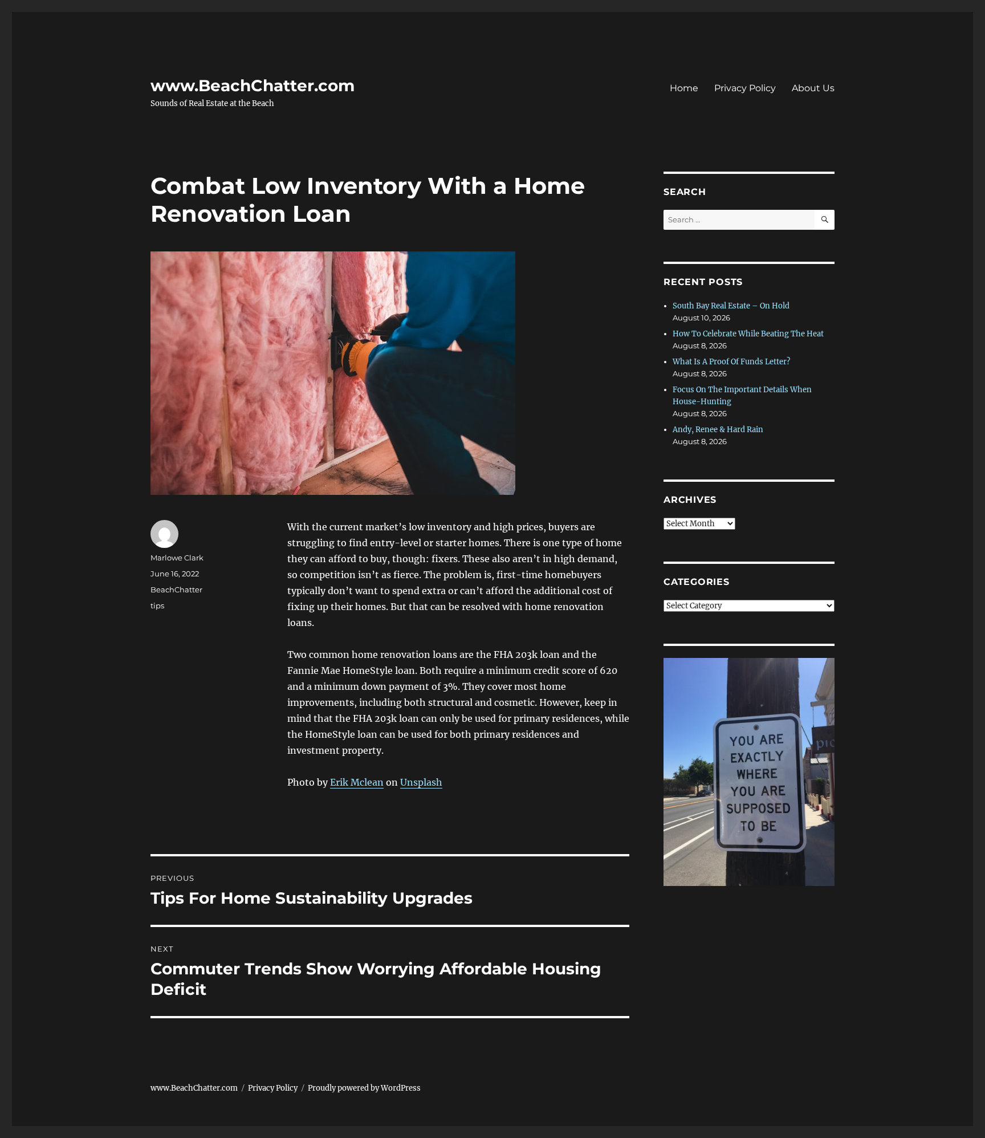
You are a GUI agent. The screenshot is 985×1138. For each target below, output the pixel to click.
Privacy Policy (745, 88)
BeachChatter (176, 589)
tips (157, 605)
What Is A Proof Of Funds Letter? (731, 362)
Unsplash (421, 782)
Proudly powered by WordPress (364, 1088)
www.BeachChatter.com (252, 85)
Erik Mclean (357, 782)
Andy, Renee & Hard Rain (718, 429)
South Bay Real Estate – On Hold (731, 306)
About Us (813, 88)
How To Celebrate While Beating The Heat (748, 334)
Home (684, 88)
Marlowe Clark (176, 557)
